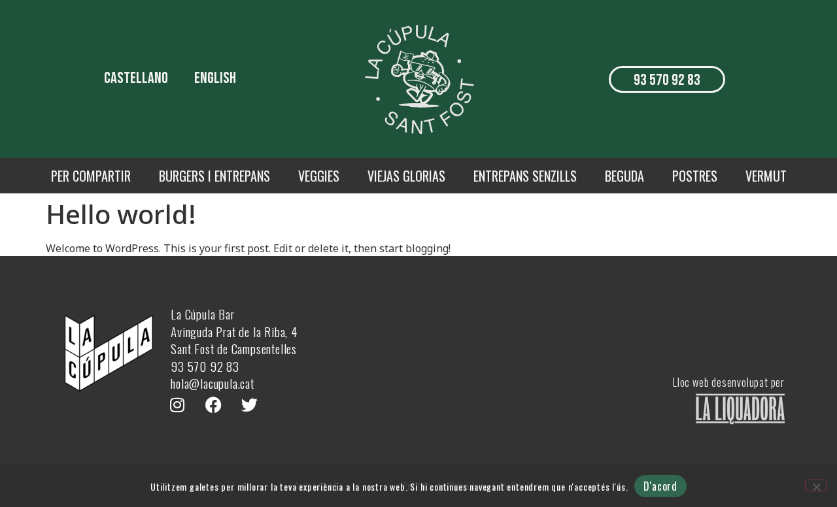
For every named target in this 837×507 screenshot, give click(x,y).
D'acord (660, 486)
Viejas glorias (406, 176)
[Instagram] (177, 405)
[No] (816, 485)
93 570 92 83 (205, 366)
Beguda (624, 176)
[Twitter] (249, 405)
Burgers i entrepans (214, 176)
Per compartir (91, 176)
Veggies (318, 176)
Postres (694, 176)
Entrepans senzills (525, 176)
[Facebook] (213, 405)
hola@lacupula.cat (212, 383)
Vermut (766, 176)
